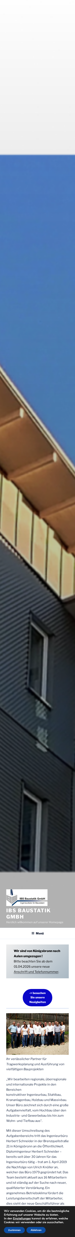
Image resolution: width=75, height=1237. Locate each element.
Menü (40, 933)
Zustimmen (14, 1230)
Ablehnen (36, 1230)
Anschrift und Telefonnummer (36, 972)
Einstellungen (22, 1218)
